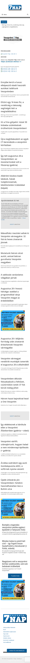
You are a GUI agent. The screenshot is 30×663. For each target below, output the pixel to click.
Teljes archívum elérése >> (11, 61)
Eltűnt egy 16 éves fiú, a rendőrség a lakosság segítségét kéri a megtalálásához (12, 107)
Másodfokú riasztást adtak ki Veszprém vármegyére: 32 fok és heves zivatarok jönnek (15, 238)
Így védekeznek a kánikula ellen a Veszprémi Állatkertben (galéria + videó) (15, 427)
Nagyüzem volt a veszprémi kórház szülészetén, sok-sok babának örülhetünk (15, 564)
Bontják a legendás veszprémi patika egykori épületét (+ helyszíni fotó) (13, 527)
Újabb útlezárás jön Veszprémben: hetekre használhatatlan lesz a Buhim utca (12, 484)
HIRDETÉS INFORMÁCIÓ (16, 651)
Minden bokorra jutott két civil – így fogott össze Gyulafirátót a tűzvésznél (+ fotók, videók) (14, 545)
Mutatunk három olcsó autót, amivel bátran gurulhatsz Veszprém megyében (12, 258)
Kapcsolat (5, 634)
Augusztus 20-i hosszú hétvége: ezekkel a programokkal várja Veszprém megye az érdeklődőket (11, 294)
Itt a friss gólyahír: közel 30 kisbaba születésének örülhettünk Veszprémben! (14, 125)
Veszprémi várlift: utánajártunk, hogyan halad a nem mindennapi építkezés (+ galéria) (14, 446)
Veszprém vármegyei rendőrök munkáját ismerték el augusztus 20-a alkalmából (15, 361)
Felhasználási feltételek (9, 627)
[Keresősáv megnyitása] (27, 14)
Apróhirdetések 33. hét (10, 200)
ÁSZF (4, 629)
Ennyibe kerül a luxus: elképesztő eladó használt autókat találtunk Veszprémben (13, 87)
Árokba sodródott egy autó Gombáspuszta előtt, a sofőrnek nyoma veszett (14, 466)
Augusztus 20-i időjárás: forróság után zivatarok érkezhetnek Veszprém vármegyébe (12, 343)
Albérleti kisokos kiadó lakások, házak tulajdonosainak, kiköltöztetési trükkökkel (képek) (13, 181)
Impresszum (6, 636)
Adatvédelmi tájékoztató (9, 631)
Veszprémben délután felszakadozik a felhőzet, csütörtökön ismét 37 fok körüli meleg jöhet (13, 383)
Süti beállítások (7, 642)
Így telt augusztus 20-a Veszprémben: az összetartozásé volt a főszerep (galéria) (12, 160)
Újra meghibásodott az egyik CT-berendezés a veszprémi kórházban (14, 142)
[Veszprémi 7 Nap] (15, 7)
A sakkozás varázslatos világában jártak (12, 276)
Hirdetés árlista (7, 638)
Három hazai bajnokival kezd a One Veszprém (15, 400)
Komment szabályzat (8, 640)
